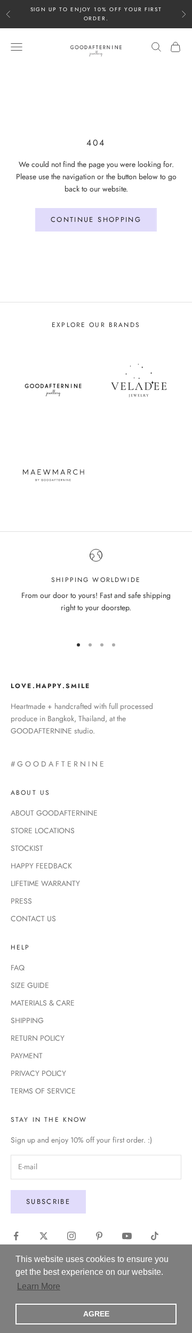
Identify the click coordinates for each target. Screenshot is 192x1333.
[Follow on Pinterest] (99, 1236)
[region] (96, 588)
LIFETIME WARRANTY (45, 883)
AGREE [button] (96, 1314)
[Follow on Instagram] (71, 1236)
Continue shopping (96, 219)
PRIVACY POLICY (38, 1073)
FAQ (18, 967)
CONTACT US (33, 918)
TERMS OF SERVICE (43, 1090)
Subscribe (48, 1201)
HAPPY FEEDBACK (41, 865)
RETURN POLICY (38, 1038)
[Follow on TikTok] (154, 1236)
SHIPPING (27, 1020)
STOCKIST (27, 848)
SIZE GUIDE (30, 985)
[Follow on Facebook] (16, 1236)
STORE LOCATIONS (43, 830)
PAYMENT (27, 1055)
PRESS (21, 901)
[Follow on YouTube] (127, 1236)
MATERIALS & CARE (43, 1002)
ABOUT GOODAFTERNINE (54, 813)
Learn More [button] (38, 1286)
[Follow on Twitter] (43, 1236)
